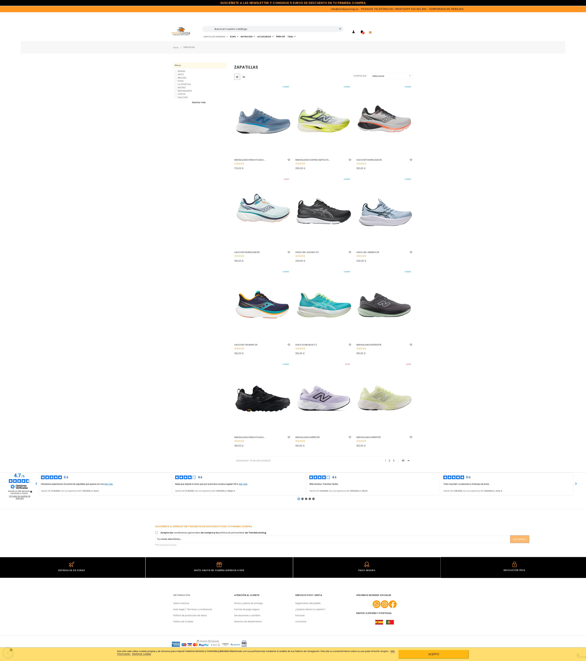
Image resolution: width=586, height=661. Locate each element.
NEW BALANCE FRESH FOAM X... (249, 159)
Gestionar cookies (141, 654)
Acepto (433, 654)
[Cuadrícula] (237, 77)
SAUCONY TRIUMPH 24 (245, 344)
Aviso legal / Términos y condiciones (192, 609)
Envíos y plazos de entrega (248, 603)
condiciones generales (186, 532)
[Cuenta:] (353, 32)
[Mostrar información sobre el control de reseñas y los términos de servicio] (31, 491)
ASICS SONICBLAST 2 (306, 344)
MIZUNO (182, 87)
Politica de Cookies (183, 621)
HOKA (181, 80)
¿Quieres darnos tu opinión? (310, 609)
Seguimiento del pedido (308, 603)
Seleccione (392, 76)
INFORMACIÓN (181, 595)
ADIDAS (181, 71)
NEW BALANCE (185, 90)
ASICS (181, 74)
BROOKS (182, 77)
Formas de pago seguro (247, 609)
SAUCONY (183, 97)
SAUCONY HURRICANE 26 (369, 159)
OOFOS (182, 94)
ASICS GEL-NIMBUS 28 (367, 252)
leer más (108, 484)
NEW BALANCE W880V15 (307, 437)
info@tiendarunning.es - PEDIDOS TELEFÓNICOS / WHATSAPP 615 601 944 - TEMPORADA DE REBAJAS (370, 9)
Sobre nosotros (181, 603)
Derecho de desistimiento (248, 621)
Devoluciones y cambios (247, 615)
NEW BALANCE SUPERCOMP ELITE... (312, 159)
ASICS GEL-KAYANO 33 (306, 252)
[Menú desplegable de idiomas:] (371, 28)
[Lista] (244, 77)
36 (403, 460)
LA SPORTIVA (184, 84)
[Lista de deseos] (289, 160)
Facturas (300, 615)
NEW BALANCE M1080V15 (368, 344)
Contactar (300, 621)
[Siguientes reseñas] (576, 484)
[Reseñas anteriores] (36, 484)
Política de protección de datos (190, 615)
